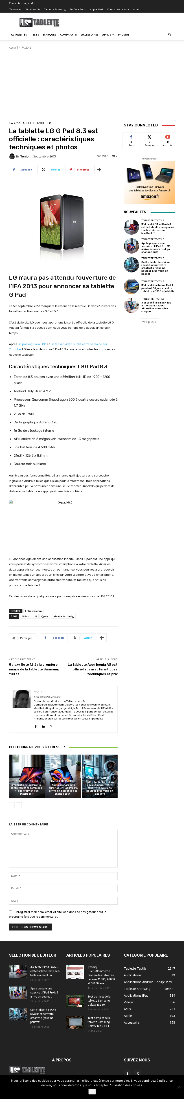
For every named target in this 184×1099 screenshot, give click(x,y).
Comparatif (68, 34)
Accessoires (89, 34)
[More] (99, 169)
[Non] (178, 1087)
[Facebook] (35, 725)
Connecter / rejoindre (22, 3)
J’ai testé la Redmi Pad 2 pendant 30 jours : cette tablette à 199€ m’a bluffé (158, 288)
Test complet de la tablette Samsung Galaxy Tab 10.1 (99, 1000)
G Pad (25, 616)
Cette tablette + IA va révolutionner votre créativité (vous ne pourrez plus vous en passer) (99, 788)
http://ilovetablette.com (47, 697)
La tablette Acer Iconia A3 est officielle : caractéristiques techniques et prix (93, 669)
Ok (92, 1091)
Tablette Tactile (33, 123)
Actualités (19, 34)
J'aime (131, 136)
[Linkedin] (43, 725)
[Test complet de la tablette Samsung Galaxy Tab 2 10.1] (75, 1022)
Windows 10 (33, 9)
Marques (49, 34)
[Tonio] (12, 156)
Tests (35, 34)
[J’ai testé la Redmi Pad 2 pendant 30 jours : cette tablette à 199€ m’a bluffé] (131, 286)
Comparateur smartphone (123, 9)
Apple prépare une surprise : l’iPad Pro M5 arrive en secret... (44, 992)
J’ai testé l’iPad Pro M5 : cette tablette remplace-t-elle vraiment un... (45, 971)
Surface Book (78, 9)
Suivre (149, 136)
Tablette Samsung (55, 9)
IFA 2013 (26, 47)
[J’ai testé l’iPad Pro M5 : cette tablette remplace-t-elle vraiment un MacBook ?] (27, 776)
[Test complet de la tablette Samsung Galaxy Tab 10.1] (75, 1001)
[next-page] (19, 805)
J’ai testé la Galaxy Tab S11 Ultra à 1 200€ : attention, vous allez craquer (156, 307)
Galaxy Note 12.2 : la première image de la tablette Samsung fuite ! (34, 669)
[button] (169, 35)
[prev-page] (12, 805)
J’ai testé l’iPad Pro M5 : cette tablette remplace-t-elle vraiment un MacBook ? (27, 790)
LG (49, 123)
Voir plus (147, 322)
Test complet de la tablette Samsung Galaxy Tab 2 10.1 (99, 1022)
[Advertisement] (92, 83)
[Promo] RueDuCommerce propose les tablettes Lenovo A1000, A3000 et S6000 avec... (101, 975)
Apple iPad (96, 9)
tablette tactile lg (63, 616)
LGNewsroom (33, 611)
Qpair (44, 616)
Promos (123, 34)
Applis (106, 34)
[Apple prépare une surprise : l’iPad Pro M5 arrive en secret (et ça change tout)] (63, 776)
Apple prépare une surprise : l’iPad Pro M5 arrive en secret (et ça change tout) (63, 790)
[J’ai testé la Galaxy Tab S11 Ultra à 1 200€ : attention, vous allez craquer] (131, 305)
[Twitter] (51, 725)
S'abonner (167, 136)
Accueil (13, 47)
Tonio (24, 156)
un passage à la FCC (32, 344)
